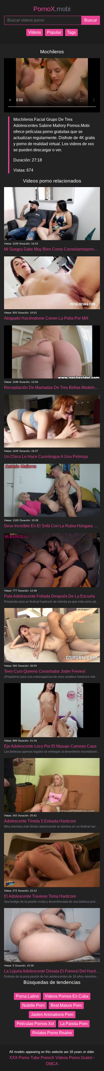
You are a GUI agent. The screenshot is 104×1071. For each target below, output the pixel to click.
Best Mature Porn (66, 1005)
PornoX (52, 8)
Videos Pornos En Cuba (66, 996)
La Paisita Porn (74, 1023)
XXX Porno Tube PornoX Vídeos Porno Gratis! (50, 1058)
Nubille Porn (33, 1005)
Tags (71, 32)
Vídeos (34, 32)
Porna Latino (27, 996)
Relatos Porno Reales (52, 1033)
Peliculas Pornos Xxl (35, 1023)
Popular (54, 32)
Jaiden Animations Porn (52, 1014)
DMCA (52, 1064)
